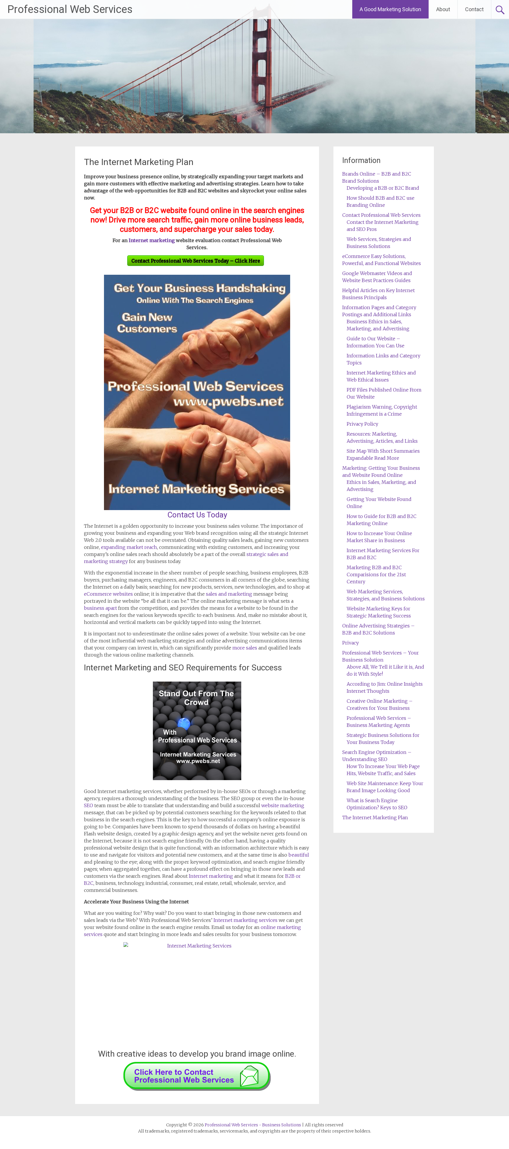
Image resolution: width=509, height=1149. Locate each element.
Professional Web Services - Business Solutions (253, 1125)
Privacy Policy (362, 424)
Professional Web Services (70, 9)
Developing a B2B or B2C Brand (383, 188)
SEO (88, 805)
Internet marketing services (245, 920)
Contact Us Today (197, 514)
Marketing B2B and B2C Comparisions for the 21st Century (376, 574)
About (443, 9)
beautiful (298, 855)
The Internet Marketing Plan (139, 162)
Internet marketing (152, 240)
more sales (244, 648)
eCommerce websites (108, 594)
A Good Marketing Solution (390, 9)
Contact (474, 9)
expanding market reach (129, 547)
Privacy (350, 643)
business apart (100, 608)
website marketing (282, 805)
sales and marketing (229, 594)
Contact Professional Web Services (381, 215)
